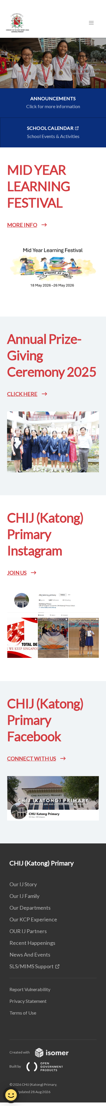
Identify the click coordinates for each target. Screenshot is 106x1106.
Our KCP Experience (33, 919)
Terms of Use (22, 1012)
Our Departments (30, 907)
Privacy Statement (28, 1001)
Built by (15, 1066)
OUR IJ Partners (28, 931)
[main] (53, 440)
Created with (19, 1052)
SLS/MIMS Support (31, 966)
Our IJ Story (23, 884)
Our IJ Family (24, 896)
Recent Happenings (32, 943)
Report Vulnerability (29, 989)
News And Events (29, 954)
